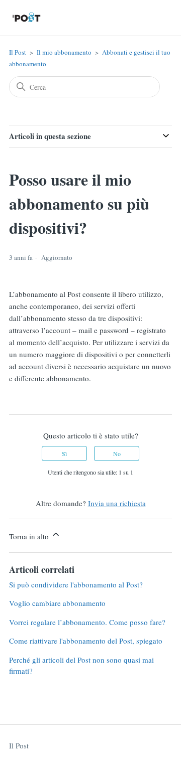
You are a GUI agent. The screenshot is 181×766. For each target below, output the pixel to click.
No (117, 453)
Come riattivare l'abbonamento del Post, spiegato (85, 641)
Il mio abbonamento (64, 52)
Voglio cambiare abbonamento (57, 603)
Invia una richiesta (117, 503)
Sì (64, 453)
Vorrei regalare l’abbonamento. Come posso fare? (87, 622)
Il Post (17, 52)
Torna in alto (30, 536)
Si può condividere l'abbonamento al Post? (76, 584)
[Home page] (26, 18)
